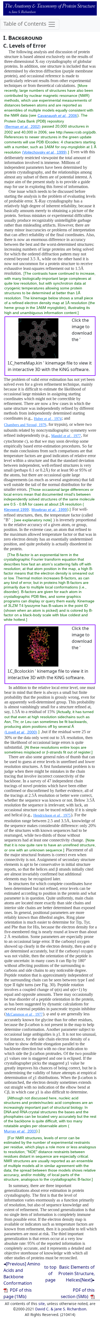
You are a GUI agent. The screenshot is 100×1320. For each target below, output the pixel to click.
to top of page (50, 1273)
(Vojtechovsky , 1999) (44, 152)
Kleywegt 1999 (16, 509)
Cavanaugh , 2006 (57, 115)
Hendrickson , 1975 (52, 815)
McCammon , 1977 (24, 1014)
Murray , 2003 (20, 1131)
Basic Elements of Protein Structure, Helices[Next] (76, 1273)
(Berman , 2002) (23, 126)
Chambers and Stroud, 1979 (25, 425)
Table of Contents (25, 24)
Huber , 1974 (48, 419)
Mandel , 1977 (66, 436)
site (41, 1303)
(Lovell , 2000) (21, 732)
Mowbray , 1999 (49, 509)
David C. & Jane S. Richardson (60, 1308)
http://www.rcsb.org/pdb (76, 132)
